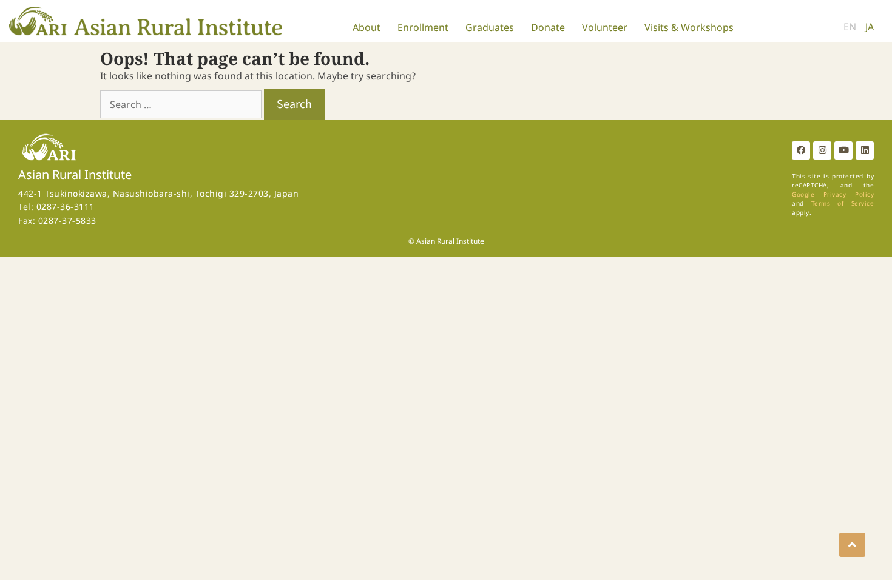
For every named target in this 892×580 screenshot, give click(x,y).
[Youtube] (843, 150)
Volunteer (604, 27)
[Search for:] (182, 104)
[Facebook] (801, 150)
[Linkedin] (865, 150)
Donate (548, 27)
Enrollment (422, 27)
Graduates (489, 27)
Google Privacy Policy (833, 194)
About (366, 27)
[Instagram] (822, 150)
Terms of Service (842, 203)
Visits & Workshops (689, 27)
